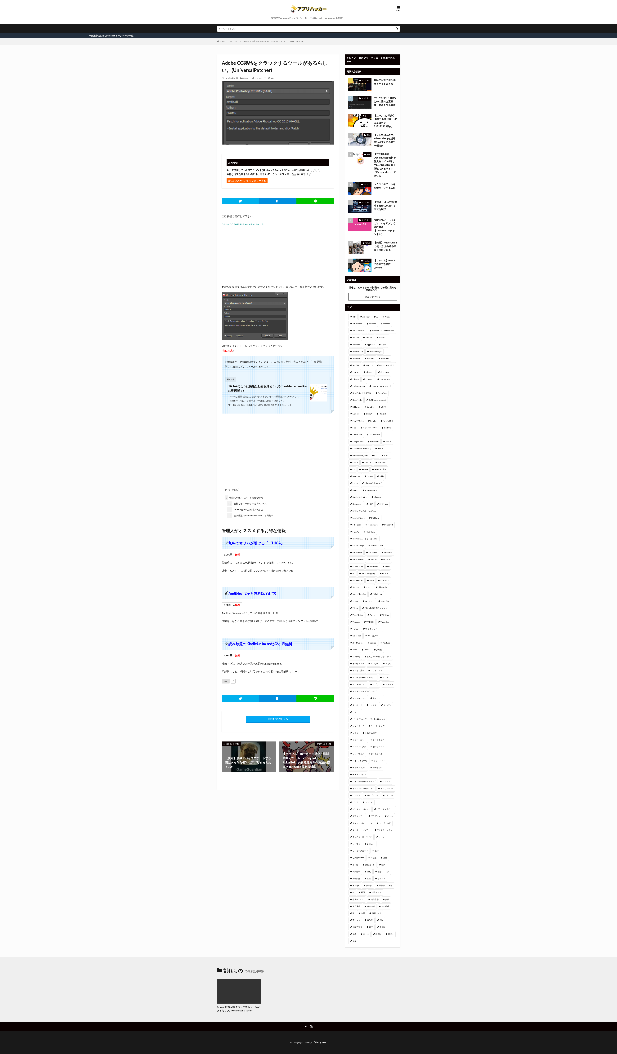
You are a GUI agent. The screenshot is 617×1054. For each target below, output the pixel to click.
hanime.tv (374, 441)
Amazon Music (359, 330)
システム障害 (371, 733)
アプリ (376, 684)
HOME (223, 41)
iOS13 (386, 455)
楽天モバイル (358, 899)
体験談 (373, 857)
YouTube (386, 643)
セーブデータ (378, 746)
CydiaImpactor (359, 386)
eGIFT (383, 407)
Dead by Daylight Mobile (382, 386)
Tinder (373, 615)
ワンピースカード (360, 851)
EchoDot (370, 407)
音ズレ (391, 934)
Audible (356, 365)
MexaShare (373, 525)
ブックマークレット (361, 809)
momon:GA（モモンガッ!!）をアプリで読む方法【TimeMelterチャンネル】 (385, 227)
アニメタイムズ (359, 684)
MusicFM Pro (358, 559)
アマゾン (389, 684)
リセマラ (356, 844)
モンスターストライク (362, 837)
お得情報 (356, 656)
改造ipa (369, 885)
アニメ (385, 677)
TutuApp (356, 622)
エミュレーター (359, 698)
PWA (372, 580)
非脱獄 (378, 934)
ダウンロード (379, 760)
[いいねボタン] (226, 681)
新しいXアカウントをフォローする (247, 180)
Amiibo (356, 337)
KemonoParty (371, 490)
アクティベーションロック (364, 677)
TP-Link (385, 615)
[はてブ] (278, 201)
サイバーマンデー (378, 726)
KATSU (355, 490)
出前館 (355, 865)
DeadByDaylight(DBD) (362, 393)
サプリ (355, 733)
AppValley (385, 358)
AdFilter (366, 317)
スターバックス (359, 746)
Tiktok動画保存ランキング (376, 608)
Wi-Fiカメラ (373, 636)
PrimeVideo (358, 580)
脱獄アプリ (357, 927)
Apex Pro (356, 344)
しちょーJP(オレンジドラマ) (379, 656)
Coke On (369, 379)
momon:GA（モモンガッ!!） (365, 539)
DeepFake (382, 393)
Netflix (374, 559)
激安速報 (356, 906)
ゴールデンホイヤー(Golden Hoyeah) (369, 719)
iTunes (370, 476)
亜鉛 (377, 851)
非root (366, 934)
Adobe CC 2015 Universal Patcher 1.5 (243, 224)
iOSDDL (368, 462)
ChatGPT (370, 372)
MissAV (356, 532)
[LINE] (315, 201)
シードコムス (378, 740)
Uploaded (357, 636)
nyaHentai (374, 566)
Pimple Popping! (369, 573)
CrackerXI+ (385, 379)
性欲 (369, 878)
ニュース (356, 795)
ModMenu (370, 532)
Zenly (355, 649)
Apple (383, 344)
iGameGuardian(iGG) (362, 448)
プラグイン (375, 816)
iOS (375, 455)
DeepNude (357, 400)
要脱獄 (382, 927)
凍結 (385, 857)
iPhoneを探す (380, 469)
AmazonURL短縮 (334, 18)
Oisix (387, 566)
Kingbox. (377, 497)
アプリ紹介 (366, 98)
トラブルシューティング (363, 788)
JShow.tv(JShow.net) (373, 483)
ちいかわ (375, 663)
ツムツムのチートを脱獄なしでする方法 (385, 186)
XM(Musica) (358, 643)
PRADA (385, 573)
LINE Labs (384, 504)
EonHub (356, 414)
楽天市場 (375, 899)
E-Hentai (356, 407)
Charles (356, 372)
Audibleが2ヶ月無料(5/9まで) (245, 509)
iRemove (356, 476)
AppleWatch (358, 351)
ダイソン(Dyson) (360, 760)
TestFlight (385, 601)
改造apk (356, 885)
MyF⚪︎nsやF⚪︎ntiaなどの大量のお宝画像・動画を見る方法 (385, 101)
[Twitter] (240, 201)
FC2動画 (382, 414)
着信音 (370, 920)
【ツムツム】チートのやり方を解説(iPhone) (385, 264)
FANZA (369, 414)
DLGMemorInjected (377, 400)
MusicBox (373, 552)
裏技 (368, 135)
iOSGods (382, 462)
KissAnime (357, 504)
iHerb (380, 448)
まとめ (388, 663)
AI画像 (367, 243)
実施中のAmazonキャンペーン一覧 (289, 18)
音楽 (354, 941)
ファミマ (369, 802)
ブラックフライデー (385, 809)
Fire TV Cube (358, 421)
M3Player (375, 518)
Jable (382, 476)
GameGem (357, 434)
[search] (397, 29)
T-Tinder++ (377, 594)
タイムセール (376, 754)
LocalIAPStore (359, 518)
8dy (354, 317)
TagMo (355, 601)
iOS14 (355, 462)
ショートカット (359, 740)
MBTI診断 (357, 525)
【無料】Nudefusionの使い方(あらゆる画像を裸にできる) (385, 246)
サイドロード (358, 726)
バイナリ (389, 795)
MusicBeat (357, 552)
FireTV (373, 421)
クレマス (373, 705)
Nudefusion (358, 566)
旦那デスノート (386, 885)
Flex (354, 428)
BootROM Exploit (386, 365)
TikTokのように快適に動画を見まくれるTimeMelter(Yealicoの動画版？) (267, 388)
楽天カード (376, 892)
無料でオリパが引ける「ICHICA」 (248, 503)
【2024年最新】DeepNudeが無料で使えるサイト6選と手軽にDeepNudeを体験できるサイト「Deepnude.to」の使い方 (385, 165)
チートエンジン (359, 774)
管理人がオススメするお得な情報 (244, 497)
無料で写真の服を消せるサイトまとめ (385, 82)
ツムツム (366, 184)
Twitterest (316, 18)
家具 (369, 871)
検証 (363, 892)
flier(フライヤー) (370, 428)
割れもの (234, 41)
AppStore (356, 358)
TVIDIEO (370, 622)
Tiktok (355, 608)
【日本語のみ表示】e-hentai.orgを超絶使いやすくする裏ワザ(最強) (385, 140)
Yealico (373, 643)
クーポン (387, 705)
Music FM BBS (377, 545)
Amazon (386, 323)
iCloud (388, 441)
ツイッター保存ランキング (364, 781)
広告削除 (356, 878)
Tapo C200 (369, 601)
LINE (371, 504)
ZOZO (367, 649)
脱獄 (381, 920)
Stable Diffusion (359, 594)
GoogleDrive (358, 441)
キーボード (357, 705)
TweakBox (384, 622)
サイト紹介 (366, 80)
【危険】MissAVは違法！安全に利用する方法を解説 (385, 205)
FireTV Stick (388, 421)
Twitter (356, 629)
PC (354, 573)
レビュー (371, 844)
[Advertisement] (278, 252)
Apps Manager (376, 351)
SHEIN (368, 587)
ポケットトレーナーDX (362, 823)
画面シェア (376, 913)
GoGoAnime (374, 434)
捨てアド (381, 878)
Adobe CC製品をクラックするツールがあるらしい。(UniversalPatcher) (273, 41)
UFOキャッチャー (373, 629)
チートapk (377, 767)
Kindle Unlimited (360, 497)
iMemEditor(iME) (360, 455)
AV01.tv (369, 365)
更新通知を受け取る (278, 719)
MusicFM (388, 552)
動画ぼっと (370, 865)
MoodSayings (358, 545)
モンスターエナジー (385, 830)
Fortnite (387, 428)
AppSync (370, 358)
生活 (363, 913)
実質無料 (356, 871)
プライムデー (358, 816)
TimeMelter (358, 615)
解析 (354, 934)
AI (377, 317)
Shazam (356, 587)
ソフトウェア (260, 78)
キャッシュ (377, 698)
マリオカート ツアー (361, 830)
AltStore (372, 323)
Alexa (387, 317)
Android (368, 337)
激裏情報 (371, 906)
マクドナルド (385, 823)
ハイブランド (373, 795)
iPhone (365, 469)
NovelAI (386, 559)
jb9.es (355, 483)
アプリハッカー (318, 1042)
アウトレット (376, 670)
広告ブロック (383, 871)
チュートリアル (359, 767)
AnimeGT (383, 337)
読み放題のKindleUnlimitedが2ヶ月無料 (250, 515)
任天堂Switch (358, 857)
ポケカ (390, 816)
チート (367, 116)
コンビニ (356, 712)
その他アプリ (358, 663)
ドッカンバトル (387, 788)
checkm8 (384, 372)
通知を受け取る (372, 296)
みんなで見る (358, 670)
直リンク (356, 920)
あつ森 (379, 649)
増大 (383, 865)
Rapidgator (385, 580)
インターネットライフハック (365, 691)
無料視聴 (385, 906)
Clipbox (356, 379)
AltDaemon (357, 323)
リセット (382, 837)
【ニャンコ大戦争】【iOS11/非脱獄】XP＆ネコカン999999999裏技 (385, 121)
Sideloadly (382, 587)
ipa (354, 469)
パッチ (355, 802)
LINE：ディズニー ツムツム (364, 511)
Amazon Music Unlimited (383, 330)
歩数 (387, 899)
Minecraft (388, 525)
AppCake (371, 344)
